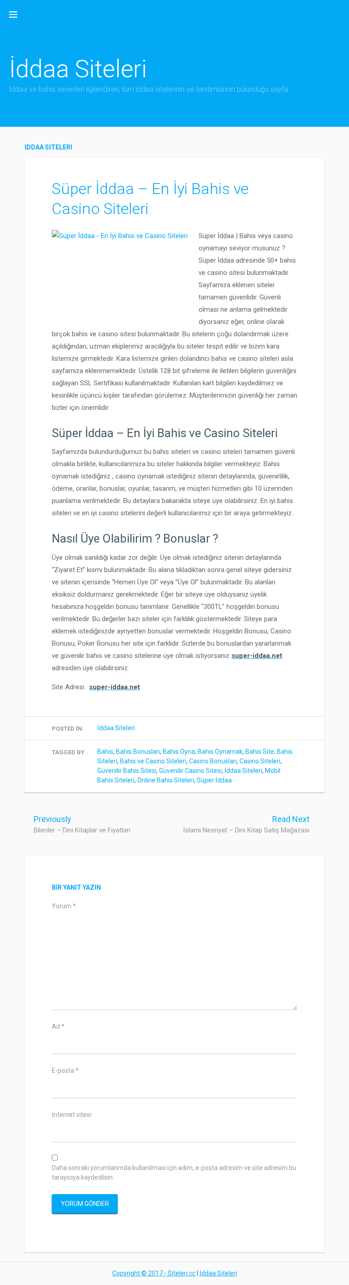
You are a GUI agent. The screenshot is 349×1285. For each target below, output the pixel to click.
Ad (58, 1026)
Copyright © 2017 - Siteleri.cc (153, 1273)
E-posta (65, 1070)
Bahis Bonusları (138, 751)
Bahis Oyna (179, 751)
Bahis (105, 751)
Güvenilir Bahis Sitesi (126, 770)
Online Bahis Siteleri (165, 780)
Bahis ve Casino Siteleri (153, 761)
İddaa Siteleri (78, 69)
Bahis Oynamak (220, 751)
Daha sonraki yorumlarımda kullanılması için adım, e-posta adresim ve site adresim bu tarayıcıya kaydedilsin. (174, 1172)
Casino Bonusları (213, 761)
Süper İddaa (214, 780)
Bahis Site (259, 751)
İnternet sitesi (71, 1114)
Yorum (64, 906)
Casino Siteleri (259, 761)
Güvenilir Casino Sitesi (190, 770)
